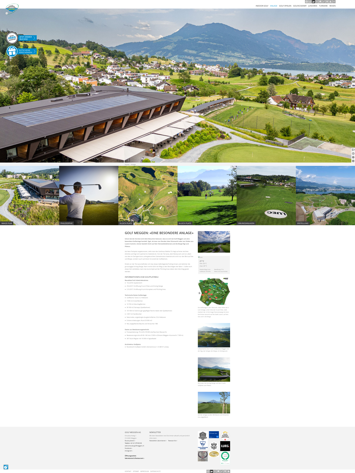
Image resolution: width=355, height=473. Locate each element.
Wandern (330, 1)
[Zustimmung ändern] (6, 467)
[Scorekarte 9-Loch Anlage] (214, 291)
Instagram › (129, 451)
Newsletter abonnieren (157, 441)
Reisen (332, 6)
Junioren (312, 6)
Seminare (327, 1)
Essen (316, 1)
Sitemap (136, 471)
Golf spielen (285, 6)
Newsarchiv (172, 441)
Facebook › (128, 448)
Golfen (313, 1)
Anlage (273, 6)
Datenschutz (155, 471)
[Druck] (214, 454)
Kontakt (128, 471)
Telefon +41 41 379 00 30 (133, 443)
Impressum (144, 471)
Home (127, 164)
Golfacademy (300, 6)
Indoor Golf (262, 6)
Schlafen (320, 1)
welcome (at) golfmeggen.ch (134, 446)
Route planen (130, 441)
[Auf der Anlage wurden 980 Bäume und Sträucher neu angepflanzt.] (214, 402)
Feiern (323, 1)
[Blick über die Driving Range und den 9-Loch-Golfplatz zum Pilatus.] (214, 369)
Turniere (323, 6)
